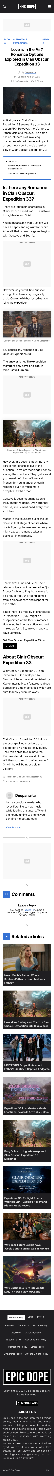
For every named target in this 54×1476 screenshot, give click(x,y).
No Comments (21, 81)
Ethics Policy (37, 1346)
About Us (9, 1325)
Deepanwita (30, 72)
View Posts (13, 827)
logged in (29, 909)
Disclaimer (16, 1332)
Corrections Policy (17, 1346)
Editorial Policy (13, 1339)
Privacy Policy (40, 1325)
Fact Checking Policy (35, 1339)
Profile (40, 1316)
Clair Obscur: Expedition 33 (29, 776)
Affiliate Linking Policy (36, 1353)
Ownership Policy (13, 1353)
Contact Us (24, 1325)
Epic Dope (15, 1470)
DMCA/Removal (33, 1332)
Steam (10, 645)
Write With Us (16, 1317)
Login (31, 1316)
